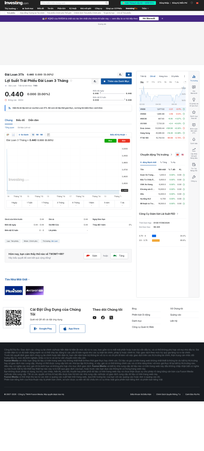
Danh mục (137, 321)
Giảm (94, 255)
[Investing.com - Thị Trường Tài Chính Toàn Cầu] (16, 3)
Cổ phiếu (175, 76)
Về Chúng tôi (176, 308)
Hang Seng (145, 133)
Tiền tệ (143, 76)
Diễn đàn (33, 120)
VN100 (143, 114)
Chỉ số (152, 76)
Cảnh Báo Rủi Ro (192, 394)
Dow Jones (145, 128)
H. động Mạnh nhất (148, 162)
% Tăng (163, 162)
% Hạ (173, 162)
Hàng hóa (163, 76)
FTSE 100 (144, 138)
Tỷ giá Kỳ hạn (109, 13)
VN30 (142, 109)
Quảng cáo (175, 314)
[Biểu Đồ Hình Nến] (7, 134)
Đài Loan (54, 241)
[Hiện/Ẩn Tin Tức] (48, 134)
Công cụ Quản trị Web (143, 327)
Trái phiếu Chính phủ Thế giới (59, 13)
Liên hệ (173, 321)
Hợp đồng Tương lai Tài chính (32, 13)
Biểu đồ (20, 120)
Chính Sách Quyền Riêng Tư (168, 394)
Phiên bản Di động (141, 314)
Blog (134, 308)
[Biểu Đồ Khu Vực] (13, 134)
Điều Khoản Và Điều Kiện (140, 394)
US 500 (143, 123)
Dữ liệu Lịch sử (24, 127)
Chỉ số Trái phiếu (124, 13)
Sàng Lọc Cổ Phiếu (114, 8)
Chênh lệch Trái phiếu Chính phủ (87, 13)
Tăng (121, 255)
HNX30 (143, 119)
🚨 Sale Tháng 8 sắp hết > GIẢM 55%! (138, 3)
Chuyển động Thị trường (154, 154)
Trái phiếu (11, 13)
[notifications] (192, 2)
